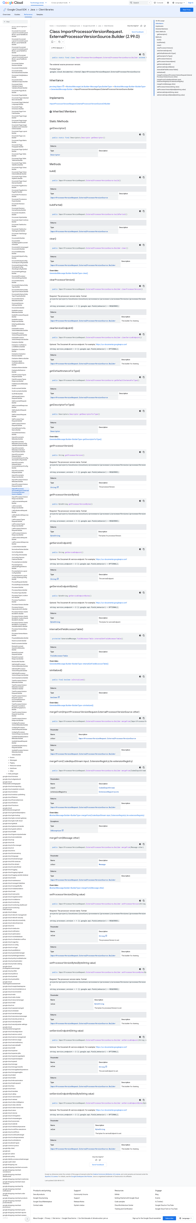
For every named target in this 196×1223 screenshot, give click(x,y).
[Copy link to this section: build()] (58, 171)
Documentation (61, 26)
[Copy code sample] (144, 54)
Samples (40, 14)
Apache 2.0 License (51, 1176)
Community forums (81, 1194)
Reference (28, 14)
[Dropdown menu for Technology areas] (46, 2)
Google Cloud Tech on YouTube (166, 1209)
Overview (6, 14)
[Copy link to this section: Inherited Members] (78, 111)
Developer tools (75, 26)
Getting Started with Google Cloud (127, 1198)
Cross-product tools (59, 3)
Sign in (190, 3)
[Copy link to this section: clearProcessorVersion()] (77, 280)
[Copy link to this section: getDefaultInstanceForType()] (82, 371)
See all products (39, 1194)
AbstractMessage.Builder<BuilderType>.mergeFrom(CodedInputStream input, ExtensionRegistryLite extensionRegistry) (97, 815)
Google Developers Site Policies (81, 1176)
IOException (55, 831)
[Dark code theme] (140, 54)
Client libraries (46, 9)
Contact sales (38, 1205)
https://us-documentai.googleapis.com (111, 344)
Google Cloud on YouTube (164, 1205)
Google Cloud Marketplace (42, 1202)
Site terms (56, 1218)
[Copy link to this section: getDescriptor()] (68, 128)
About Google (38, 1218)
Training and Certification (124, 1209)
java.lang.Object (56, 86)
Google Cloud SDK (17, 9)
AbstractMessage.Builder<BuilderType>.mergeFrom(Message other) (77, 888)
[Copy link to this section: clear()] (58, 239)
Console (160, 3)
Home (52, 26)
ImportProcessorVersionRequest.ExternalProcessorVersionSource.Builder (82, 265)
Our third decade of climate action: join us (93, 1218)
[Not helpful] (144, 26)
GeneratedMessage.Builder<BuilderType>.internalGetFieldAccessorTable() (79, 664)
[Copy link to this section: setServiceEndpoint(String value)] (85, 1031)
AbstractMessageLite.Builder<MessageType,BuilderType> (89, 86)
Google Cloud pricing (40, 1198)
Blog (156, 1194)
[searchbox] (15, 22)
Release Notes (79, 1202)
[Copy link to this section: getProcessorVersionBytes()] (81, 495)
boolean (53, 697)
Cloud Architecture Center (124, 1205)
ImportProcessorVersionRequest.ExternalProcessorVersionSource (79, 198)
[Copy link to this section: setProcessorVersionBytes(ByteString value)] (98, 963)
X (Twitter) (159, 1202)
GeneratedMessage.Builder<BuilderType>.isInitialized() (71, 705)
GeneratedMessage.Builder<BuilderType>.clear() (69, 273)
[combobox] (140, 3)
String (53, 487)
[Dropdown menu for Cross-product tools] (70, 2)
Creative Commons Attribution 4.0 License (106, 1174)
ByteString (55, 536)
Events (157, 1198)
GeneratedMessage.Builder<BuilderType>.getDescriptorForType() (76, 439)
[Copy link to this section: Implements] (66, 98)
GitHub (117, 1194)
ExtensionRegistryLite (109, 792)
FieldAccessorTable (59, 656)
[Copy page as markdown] (59, 42)
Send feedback (138, 32)
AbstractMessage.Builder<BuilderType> (130, 86)
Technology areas (37, 3)
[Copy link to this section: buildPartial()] (64, 205)
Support (77, 1198)
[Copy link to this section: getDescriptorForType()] (76, 405)
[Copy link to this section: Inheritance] (65, 80)
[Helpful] (141, 26)
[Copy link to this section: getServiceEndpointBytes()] (79, 586)
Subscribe (169, 1218)
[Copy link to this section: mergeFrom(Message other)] (82, 838)
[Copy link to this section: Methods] (63, 164)
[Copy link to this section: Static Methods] (71, 121)
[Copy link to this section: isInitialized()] (64, 670)
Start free (187, 10)
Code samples (120, 1202)
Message (102, 864)
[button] (15, 757)
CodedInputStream (107, 788)
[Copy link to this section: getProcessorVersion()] (75, 446)
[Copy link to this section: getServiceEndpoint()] (74, 543)
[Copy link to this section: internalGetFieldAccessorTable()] (85, 629)
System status (79, 1205)
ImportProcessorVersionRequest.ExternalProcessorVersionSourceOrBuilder (80, 104)
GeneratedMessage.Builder (62, 89)
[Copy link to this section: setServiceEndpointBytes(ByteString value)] (96, 1094)
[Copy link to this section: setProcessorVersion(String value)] (87, 894)
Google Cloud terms (69, 1218)
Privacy (47, 1218)
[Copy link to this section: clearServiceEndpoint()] (75, 328)
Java (32, 9)
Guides (17, 14)
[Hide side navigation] (27, 1219)
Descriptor (55, 155)
